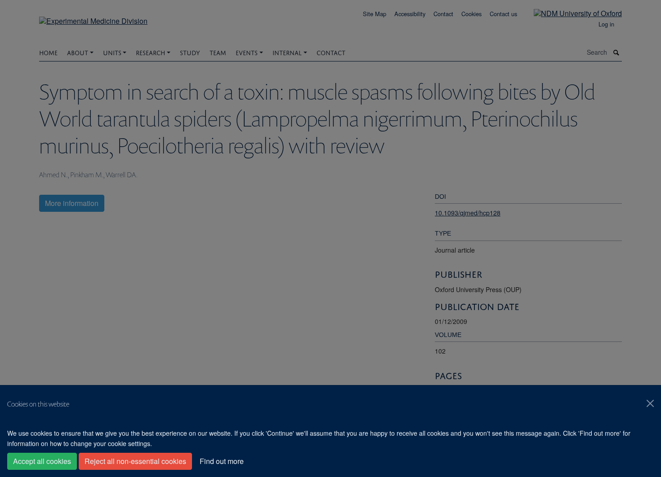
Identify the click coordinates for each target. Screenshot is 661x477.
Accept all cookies (42, 461)
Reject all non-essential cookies (135, 461)
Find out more (222, 461)
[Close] (650, 403)
